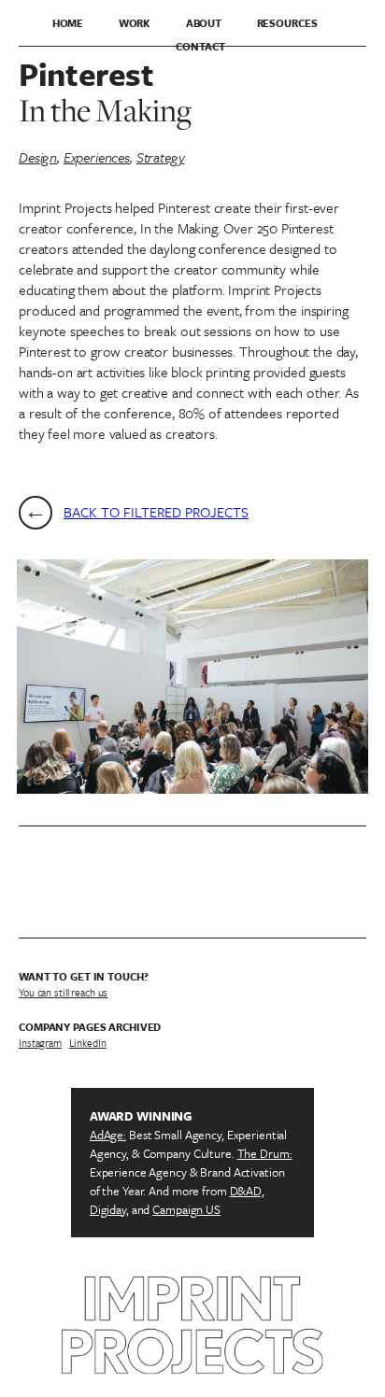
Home (68, 23)
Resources (287, 23)
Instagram (40, 1043)
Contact (200, 46)
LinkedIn (88, 1043)
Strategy (160, 157)
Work (135, 23)
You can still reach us (63, 992)
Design (38, 157)
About (203, 23)
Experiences (97, 157)
